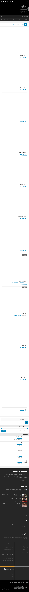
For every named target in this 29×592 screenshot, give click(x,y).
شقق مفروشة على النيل (9, 557)
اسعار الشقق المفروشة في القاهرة (13, 489)
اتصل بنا (13, 527)
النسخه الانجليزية (24, 527)
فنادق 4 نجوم (25, 547)
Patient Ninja (23, 184)
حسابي (12, 573)
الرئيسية (21, 25)
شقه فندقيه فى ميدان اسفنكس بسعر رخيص (11, 494)
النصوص (13, 524)
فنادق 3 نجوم (25, 546)
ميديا (12, 576)
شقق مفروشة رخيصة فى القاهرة (7, 554)
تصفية (3, 431)
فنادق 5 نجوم (25, 549)
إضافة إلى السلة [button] (15, 36)
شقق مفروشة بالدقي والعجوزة (7, 546)
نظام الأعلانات (11, 578)
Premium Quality (22, 217)
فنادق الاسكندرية (25, 551)
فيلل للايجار (11, 564)
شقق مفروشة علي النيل (9, 551)
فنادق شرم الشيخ (24, 552)
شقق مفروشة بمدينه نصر (8, 549)
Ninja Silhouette (22, 120)
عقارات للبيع (26, 564)
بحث (26, 422)
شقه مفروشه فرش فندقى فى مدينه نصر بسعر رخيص (12, 499)
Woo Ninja (23, 378)
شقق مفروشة (10, 544)
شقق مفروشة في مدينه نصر (8, 560)
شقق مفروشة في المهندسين (8, 558)
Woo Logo (24, 313)
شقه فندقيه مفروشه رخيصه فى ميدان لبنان (12, 503)
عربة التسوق (25, 568)
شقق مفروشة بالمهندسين (8, 547)
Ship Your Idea (22, 249)
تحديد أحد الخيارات (15, 231)
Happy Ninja (23, 55)
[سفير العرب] (25, 8)
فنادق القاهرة (25, 544)
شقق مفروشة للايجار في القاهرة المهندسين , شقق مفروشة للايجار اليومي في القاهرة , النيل (7, 569)
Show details (14, 45)
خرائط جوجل (11, 574)
